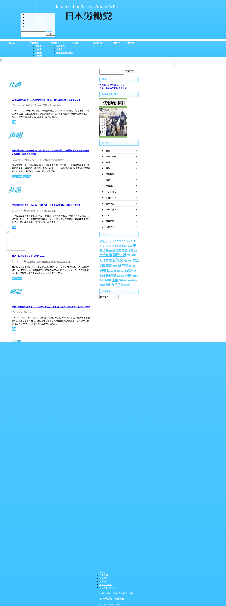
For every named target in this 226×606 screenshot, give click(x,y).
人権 (106, 250)
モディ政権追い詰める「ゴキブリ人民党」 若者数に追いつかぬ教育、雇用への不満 (51, 306)
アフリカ (111, 241)
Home (12, 42)
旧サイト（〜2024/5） (124, 42)
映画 (113, 271)
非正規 (127, 285)
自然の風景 (127, 280)
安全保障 (46, 261)
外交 (40, 105)
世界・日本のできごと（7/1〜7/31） (29, 255)
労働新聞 (34, 42)
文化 (115, 265)
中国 (123, 245)
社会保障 (107, 280)
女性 (125, 260)
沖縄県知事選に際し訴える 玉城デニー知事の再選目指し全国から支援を (46, 204)
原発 (135, 250)
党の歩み (60, 46)
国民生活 (47, 105)
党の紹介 (55, 42)
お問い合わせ (99, 42)
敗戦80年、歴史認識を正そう (113, 84)
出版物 (75, 42)
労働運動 (128, 250)
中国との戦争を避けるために (113, 88)
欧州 (38, 261)
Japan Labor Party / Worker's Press (116, 592)
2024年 (38, 55)
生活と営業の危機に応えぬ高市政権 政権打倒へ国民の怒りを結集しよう (46, 99)
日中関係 (125, 265)
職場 (121, 280)
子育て (130, 260)
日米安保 (32, 105)
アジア (30, 312)
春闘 (119, 271)
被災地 (134, 280)
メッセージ (103, 246)
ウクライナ (119, 241)
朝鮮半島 (131, 271)
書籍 (123, 271)
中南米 (117, 245)
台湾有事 (105, 254)
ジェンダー (132, 241)
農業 (108, 284)
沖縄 (45, 159)
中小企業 (129, 246)
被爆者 (102, 285)
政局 (108, 265)
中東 (68, 261)
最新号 (38, 46)
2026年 (38, 49)
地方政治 (57, 105)
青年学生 (117, 284)
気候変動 (120, 276)
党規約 (59, 49)
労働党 (61, 159)
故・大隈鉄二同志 (64, 52)
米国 (53, 261)
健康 (111, 250)
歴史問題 (110, 275)
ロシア (111, 245)
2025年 (38, 52)
